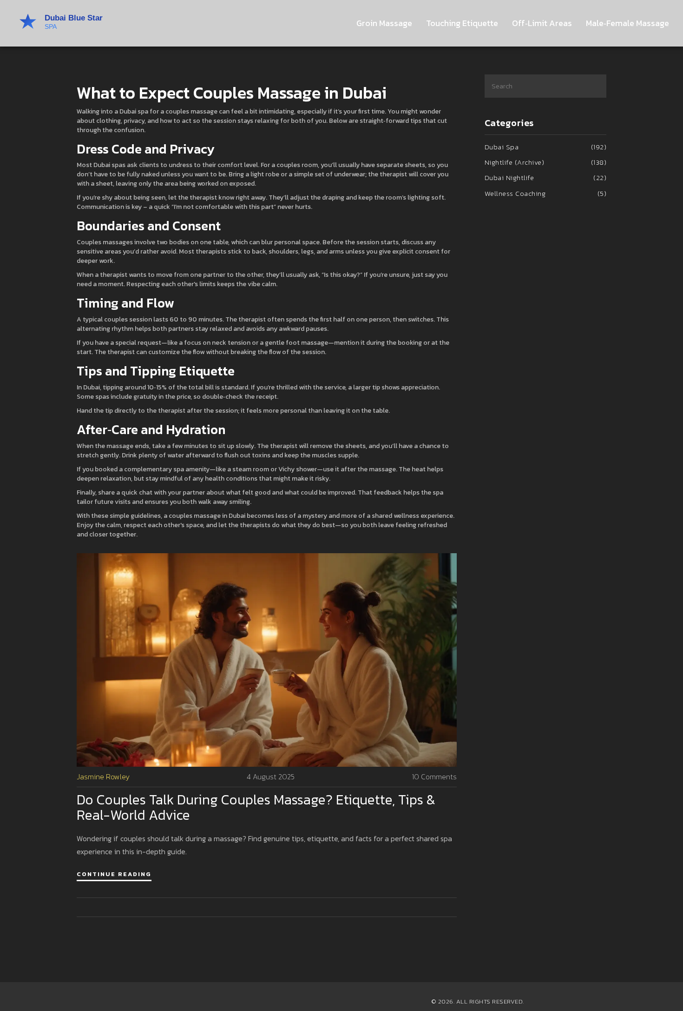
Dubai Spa (546, 147)
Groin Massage (384, 23)
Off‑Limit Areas (542, 23)
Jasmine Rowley (103, 776)
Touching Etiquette (462, 23)
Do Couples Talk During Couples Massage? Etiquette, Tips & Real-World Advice (256, 807)
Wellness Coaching (546, 193)
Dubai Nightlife (546, 177)
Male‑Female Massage (627, 23)
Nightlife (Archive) (546, 162)
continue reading (114, 874)
